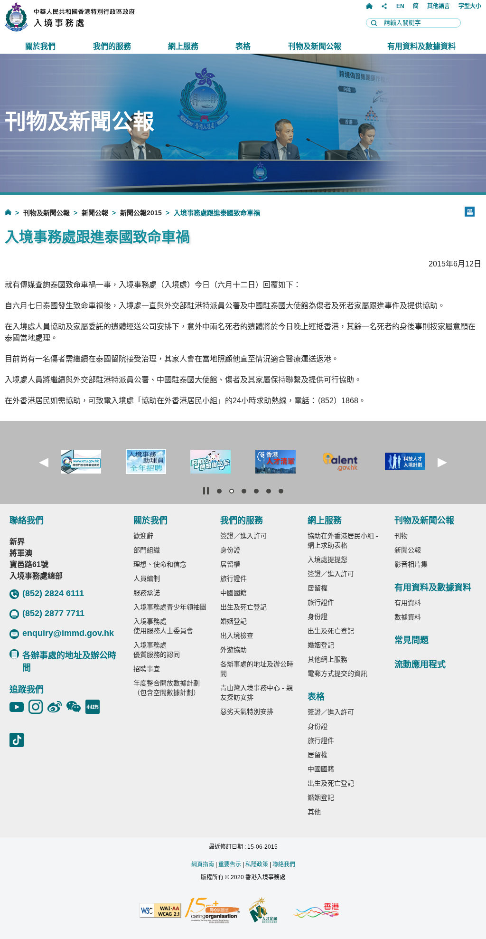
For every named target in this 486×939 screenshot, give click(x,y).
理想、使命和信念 (160, 564)
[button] (43, 462)
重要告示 (229, 864)
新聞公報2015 (141, 213)
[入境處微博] (56, 707)
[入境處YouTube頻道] (18, 707)
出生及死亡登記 (243, 607)
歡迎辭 (143, 536)
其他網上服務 (327, 659)
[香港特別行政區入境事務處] (91, 29)
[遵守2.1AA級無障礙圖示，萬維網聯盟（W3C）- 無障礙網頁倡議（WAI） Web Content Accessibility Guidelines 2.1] (160, 911)
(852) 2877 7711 (53, 613)
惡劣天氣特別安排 (246, 711)
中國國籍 (233, 593)
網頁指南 (202, 864)
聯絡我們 (283, 864)
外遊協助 (233, 650)
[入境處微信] (75, 707)
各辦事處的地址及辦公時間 (69, 662)
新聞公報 (95, 213)
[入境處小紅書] (94, 707)
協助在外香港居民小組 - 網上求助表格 (343, 540)
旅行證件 (233, 578)
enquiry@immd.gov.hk (68, 633)
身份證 (230, 550)
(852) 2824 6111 (53, 593)
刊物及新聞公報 (46, 213)
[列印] (470, 212)
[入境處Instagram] (37, 707)
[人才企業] (263, 911)
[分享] (384, 6)
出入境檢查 (236, 635)
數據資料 (407, 617)
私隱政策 (256, 864)
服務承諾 (146, 593)
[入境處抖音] (18, 740)
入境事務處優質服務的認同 (156, 649)
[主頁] (369, 6)
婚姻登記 (233, 621)
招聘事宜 (146, 669)
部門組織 (146, 550)
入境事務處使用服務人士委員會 (163, 626)
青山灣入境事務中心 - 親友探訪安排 (256, 692)
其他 (314, 812)
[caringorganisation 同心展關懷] (212, 911)
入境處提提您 (327, 559)
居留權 (230, 564)
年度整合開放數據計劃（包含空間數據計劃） (166, 687)
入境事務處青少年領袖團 (169, 607)
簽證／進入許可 (243, 536)
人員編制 (146, 578)
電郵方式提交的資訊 (337, 673)
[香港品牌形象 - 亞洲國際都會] (316, 911)
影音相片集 (411, 564)
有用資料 (407, 603)
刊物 (401, 536)
